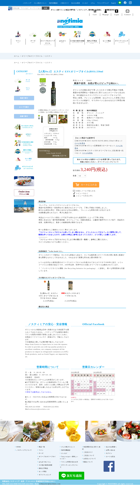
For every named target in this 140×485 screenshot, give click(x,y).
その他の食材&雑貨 (45, 465)
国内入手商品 (43, 468)
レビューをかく (82, 193)
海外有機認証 (53, 3)
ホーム (16, 56)
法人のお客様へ (111, 447)
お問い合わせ (110, 450)
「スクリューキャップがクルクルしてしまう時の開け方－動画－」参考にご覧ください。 (74, 239)
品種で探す (24, 116)
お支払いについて (90, 458)
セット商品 (42, 471)
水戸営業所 (30, 382)
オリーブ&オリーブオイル (32, 56)
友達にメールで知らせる (85, 191)
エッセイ (85, 3)
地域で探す (24, 98)
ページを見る (80, 143)
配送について (88, 462)
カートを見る (110, 456)
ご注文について (89, 455)
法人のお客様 (75, 3)
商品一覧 (42, 447)
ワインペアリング (103, 3)
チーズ (41, 453)
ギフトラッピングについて (108, 162)
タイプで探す (24, 107)
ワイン (41, 450)
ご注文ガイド (64, 3)
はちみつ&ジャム (45, 462)
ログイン (109, 453)
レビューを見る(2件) (84, 196)
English (113, 3)
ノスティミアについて (24, 450)
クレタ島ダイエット (40, 3)
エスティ (48, 56)
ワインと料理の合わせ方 (69, 462)
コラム (93, 3)
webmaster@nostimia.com (39, 409)
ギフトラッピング (45, 475)
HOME (18, 447)
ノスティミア (27, 3)
